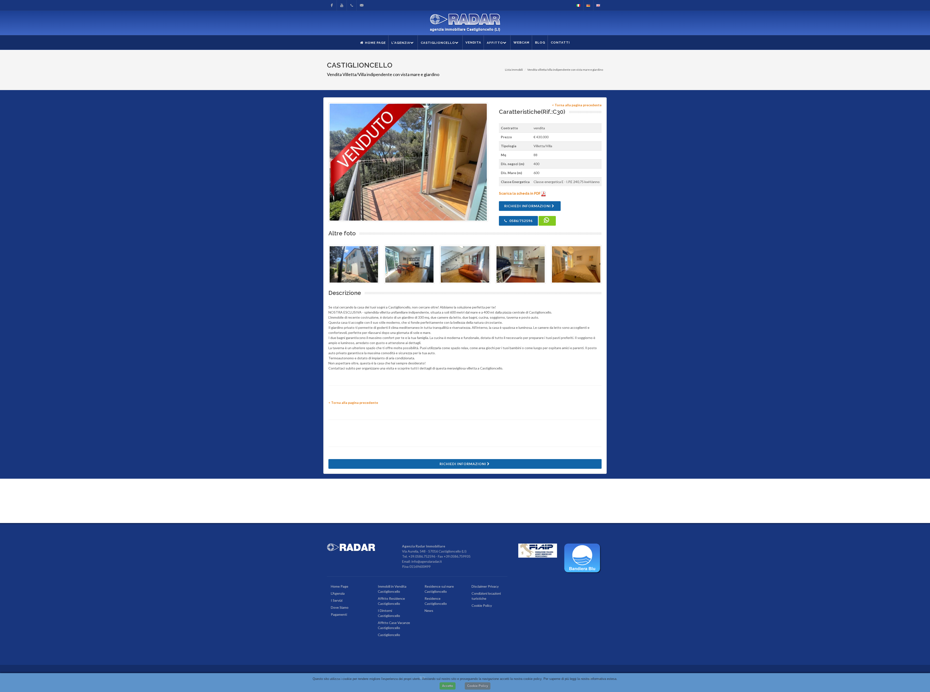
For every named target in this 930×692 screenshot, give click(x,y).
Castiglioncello (389, 635)
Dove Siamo (340, 607)
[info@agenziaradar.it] (361, 5)
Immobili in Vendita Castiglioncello (392, 588)
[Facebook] (332, 5)
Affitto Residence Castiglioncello (391, 601)
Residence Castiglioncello (436, 601)
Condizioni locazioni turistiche (486, 595)
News (429, 610)
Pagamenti (339, 614)
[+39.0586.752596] (351, 5)
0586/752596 (520, 221)
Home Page (339, 586)
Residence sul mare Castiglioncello (439, 588)
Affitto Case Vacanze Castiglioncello (394, 625)
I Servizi (336, 600)
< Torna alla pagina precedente (577, 105)
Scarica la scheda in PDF (520, 193)
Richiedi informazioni (528, 206)
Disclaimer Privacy (485, 586)
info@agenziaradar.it (426, 561)
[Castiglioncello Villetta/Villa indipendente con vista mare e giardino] (408, 162)
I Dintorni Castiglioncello (389, 613)
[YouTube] (342, 5)
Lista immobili (514, 69)
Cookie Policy (482, 605)
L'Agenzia (338, 593)
